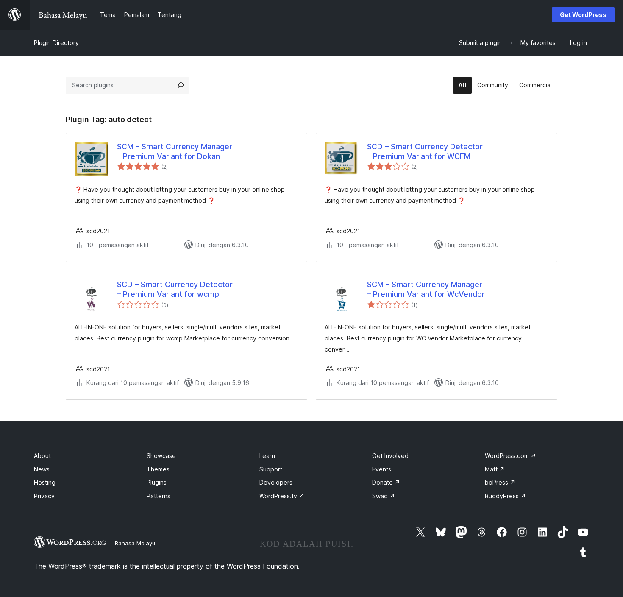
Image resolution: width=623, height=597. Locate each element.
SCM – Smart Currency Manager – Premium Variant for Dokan (174, 151)
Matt (495, 469)
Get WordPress (583, 14)
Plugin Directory (56, 42)
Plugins (157, 482)
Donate (386, 482)
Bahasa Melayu (135, 543)
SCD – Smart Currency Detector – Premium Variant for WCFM (425, 151)
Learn (267, 455)
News (42, 469)
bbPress (500, 482)
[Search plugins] (180, 85)
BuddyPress (505, 495)
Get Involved (390, 455)
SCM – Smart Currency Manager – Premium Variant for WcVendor (426, 289)
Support (270, 469)
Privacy (44, 495)
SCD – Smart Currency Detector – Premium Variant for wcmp (175, 289)
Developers (275, 482)
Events (381, 469)
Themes (158, 469)
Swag (383, 495)
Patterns (158, 495)
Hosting (45, 482)
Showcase (161, 455)
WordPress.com (510, 455)
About (42, 455)
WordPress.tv (281, 495)
